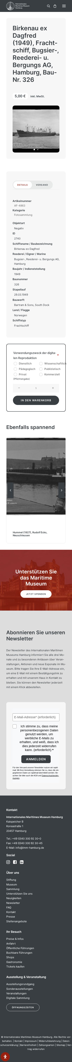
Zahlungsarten (46, 1045)
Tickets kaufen (15, 966)
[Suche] (47, 6)
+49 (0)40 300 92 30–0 (26, 838)
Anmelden (36, 759)
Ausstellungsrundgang (20, 984)
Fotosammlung (23, 215)
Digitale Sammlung (18, 998)
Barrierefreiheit (28, 1045)
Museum (11, 884)
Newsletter (13, 903)
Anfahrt (11, 943)
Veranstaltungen (16, 993)
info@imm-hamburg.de (30, 847)
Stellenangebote (16, 921)
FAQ (8, 907)
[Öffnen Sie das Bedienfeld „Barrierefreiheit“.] (5, 1056)
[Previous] (10, 498)
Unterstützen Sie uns (19, 893)
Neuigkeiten (13, 898)
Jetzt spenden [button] (36, 594)
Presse (10, 916)
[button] (64, 6)
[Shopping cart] (53, 6)
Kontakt (11, 912)
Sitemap (60, 1045)
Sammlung (12, 889)
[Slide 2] (37, 149)
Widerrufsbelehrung (50, 1041)
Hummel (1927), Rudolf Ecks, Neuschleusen (30, 534)
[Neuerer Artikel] (61, 498)
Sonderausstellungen (19, 988)
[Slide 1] (34, 149)
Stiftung (11, 879)
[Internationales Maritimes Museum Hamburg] (23, 6)
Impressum (31, 1041)
